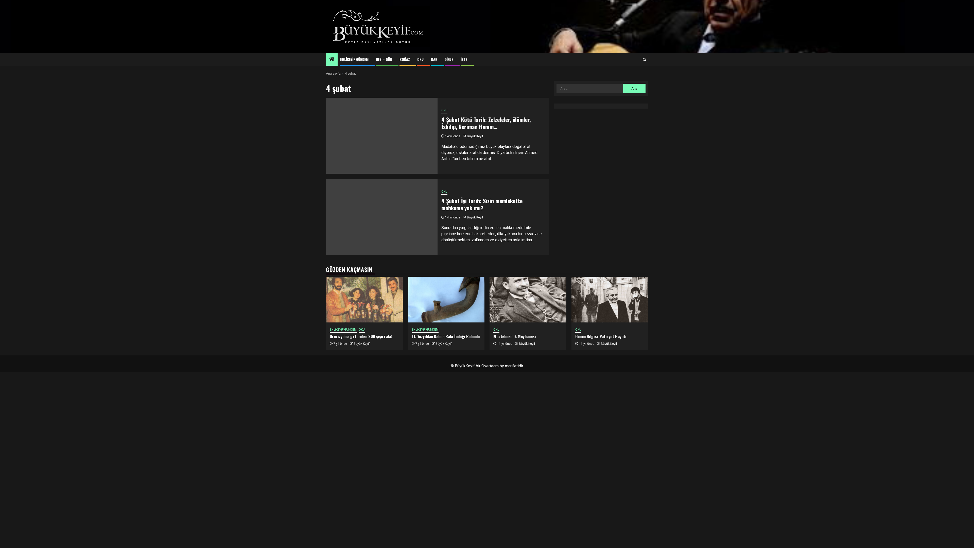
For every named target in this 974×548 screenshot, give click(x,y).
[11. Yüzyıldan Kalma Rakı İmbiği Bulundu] (446, 299)
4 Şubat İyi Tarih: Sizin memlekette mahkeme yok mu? (482, 204)
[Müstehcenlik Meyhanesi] (528, 299)
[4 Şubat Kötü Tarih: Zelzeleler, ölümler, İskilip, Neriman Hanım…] (382, 136)
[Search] (644, 59)
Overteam (490, 366)
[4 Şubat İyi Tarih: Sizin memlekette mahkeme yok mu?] (382, 217)
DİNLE (449, 59)
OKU (420, 59)
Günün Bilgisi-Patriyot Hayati (601, 336)
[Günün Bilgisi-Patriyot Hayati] (609, 299)
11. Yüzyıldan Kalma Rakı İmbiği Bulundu (446, 336)
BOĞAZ (404, 59)
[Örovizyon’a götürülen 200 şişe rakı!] (364, 299)
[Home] (332, 59)
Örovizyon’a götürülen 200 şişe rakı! (361, 336)
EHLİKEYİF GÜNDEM (354, 59)
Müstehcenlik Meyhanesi (514, 336)
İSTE (464, 59)
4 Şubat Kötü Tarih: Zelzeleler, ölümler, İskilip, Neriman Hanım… (486, 123)
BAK (434, 59)
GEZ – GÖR (384, 59)
